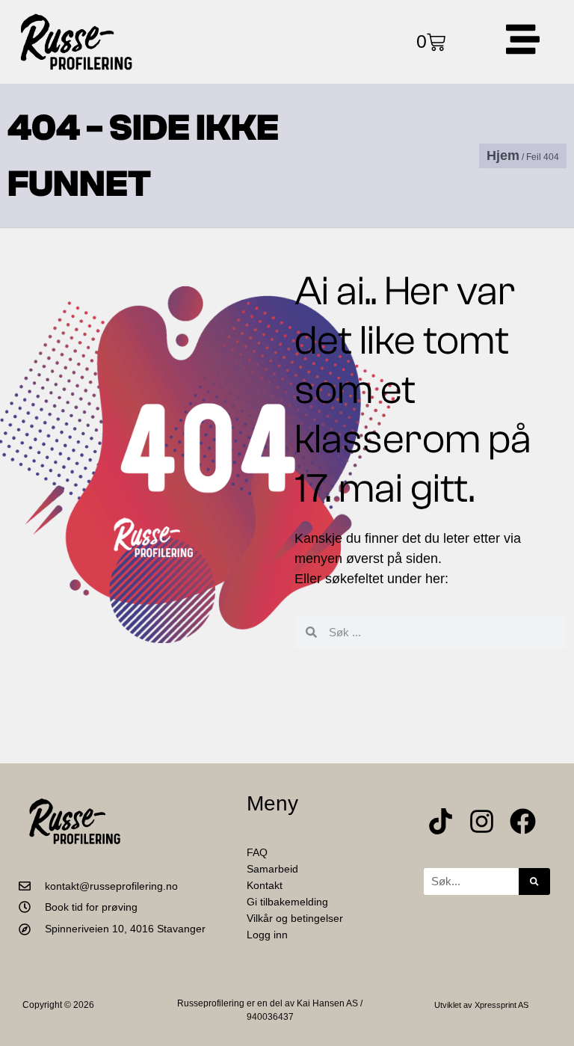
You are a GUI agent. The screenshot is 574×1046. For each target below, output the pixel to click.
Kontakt (265, 885)
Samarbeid (272, 869)
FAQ (257, 852)
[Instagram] (482, 821)
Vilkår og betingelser (295, 918)
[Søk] (534, 881)
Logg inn (267, 935)
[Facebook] (523, 821)
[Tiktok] (440, 821)
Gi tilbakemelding (287, 902)
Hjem (503, 155)
